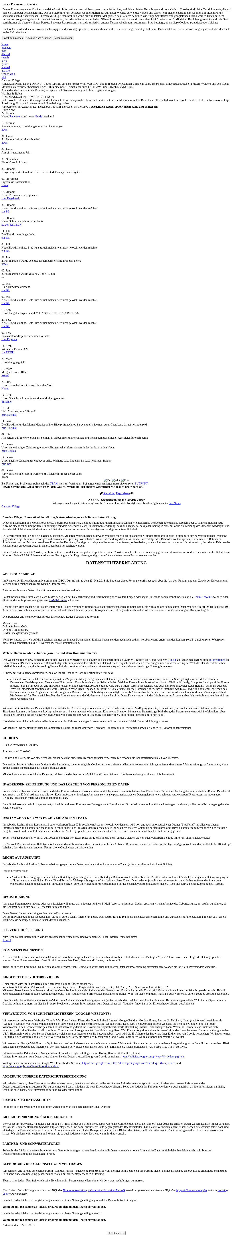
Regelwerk (15, 116)
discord (5, 54)
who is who (8, 73)
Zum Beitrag (8, 450)
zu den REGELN (11, 224)
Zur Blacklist (8, 414)
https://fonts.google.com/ (96, 1063)
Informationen (217, 659)
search (5, 57)
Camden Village (10, 506)
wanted (5, 67)
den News (175, 503)
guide (4, 64)
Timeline (6, 401)
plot (3, 77)
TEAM (54, 483)
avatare (5, 70)
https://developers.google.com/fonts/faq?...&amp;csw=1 (144, 1063)
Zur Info (6, 463)
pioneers (6, 47)
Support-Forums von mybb (191, 1190)
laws (4, 60)
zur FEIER (7, 352)
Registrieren (123, 493)
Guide (38, 116)
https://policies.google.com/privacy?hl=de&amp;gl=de (153, 1056)
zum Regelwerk (10, 198)
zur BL (5, 211)
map (3, 50)
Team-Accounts (203, 596)
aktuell (5, 375)
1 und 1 (171, 659)
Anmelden (109, 493)
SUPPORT (141, 483)
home (4, 44)
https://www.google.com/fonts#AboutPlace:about (31, 1066)
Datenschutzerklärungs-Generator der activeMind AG (94, 1190)
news (4, 129)
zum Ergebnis (9, 339)
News (4, 185)
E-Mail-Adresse (58, 600)
